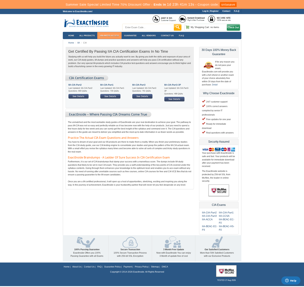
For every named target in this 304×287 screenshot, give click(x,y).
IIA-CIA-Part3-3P (172, 85)
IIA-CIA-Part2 (75, 85)
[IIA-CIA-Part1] (110, 96)
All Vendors (149, 36)
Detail (215, 84)
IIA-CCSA (224, 215)
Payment (128, 267)
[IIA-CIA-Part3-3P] (174, 99)
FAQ (99, 267)
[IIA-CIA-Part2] (78, 96)
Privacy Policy (141, 267)
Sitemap (155, 267)
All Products (87, 36)
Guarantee (130, 36)
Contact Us (89, 267)
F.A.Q (181, 36)
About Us (76, 267)
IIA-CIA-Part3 (138, 85)
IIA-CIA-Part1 (106, 85)
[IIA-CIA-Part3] (142, 96)
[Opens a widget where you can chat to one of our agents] (290, 280)
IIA (78, 43)
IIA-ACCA (207, 219)
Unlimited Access (109, 36)
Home (71, 36)
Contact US (167, 36)
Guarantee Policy (112, 267)
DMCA (165, 267)
